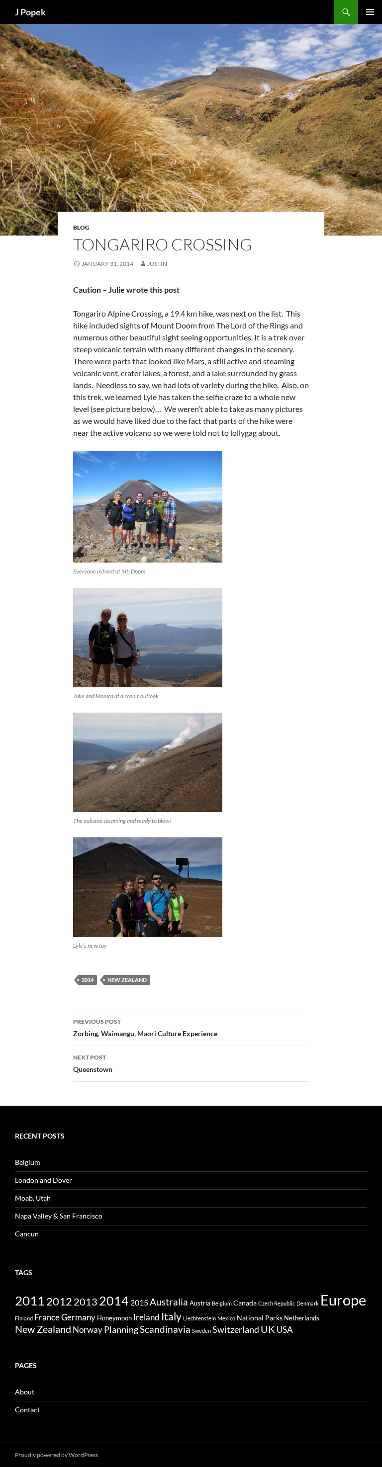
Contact (27, 1409)
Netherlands (301, 1318)
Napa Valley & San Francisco (58, 1216)
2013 (85, 1301)
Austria (200, 1303)
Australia (169, 1302)
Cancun (27, 1233)
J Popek (30, 11)
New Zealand (127, 980)
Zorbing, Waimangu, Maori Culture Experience (145, 1028)
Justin (157, 263)
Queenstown (92, 1063)
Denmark (307, 1303)
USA (285, 1330)
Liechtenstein (199, 1318)
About (24, 1391)
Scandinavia (165, 1329)
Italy (171, 1316)
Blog (81, 227)
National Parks (260, 1317)
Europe (343, 1299)
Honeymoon (114, 1318)
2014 (88, 980)
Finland (24, 1318)
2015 (139, 1302)
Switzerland (235, 1329)
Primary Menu (370, 12)
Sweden (201, 1330)
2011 (30, 1300)
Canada (245, 1303)
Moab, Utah (33, 1198)
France (47, 1317)
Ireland (146, 1317)
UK (268, 1329)
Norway (87, 1330)
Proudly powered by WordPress (56, 1455)
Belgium (27, 1162)
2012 (59, 1301)
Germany (78, 1317)
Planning (121, 1329)
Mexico (226, 1318)
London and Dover (43, 1180)
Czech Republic (276, 1303)
